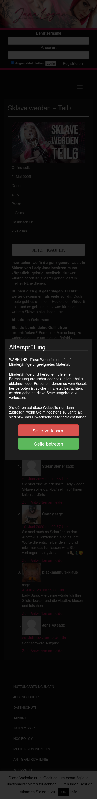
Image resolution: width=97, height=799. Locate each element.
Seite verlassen (48, 430)
